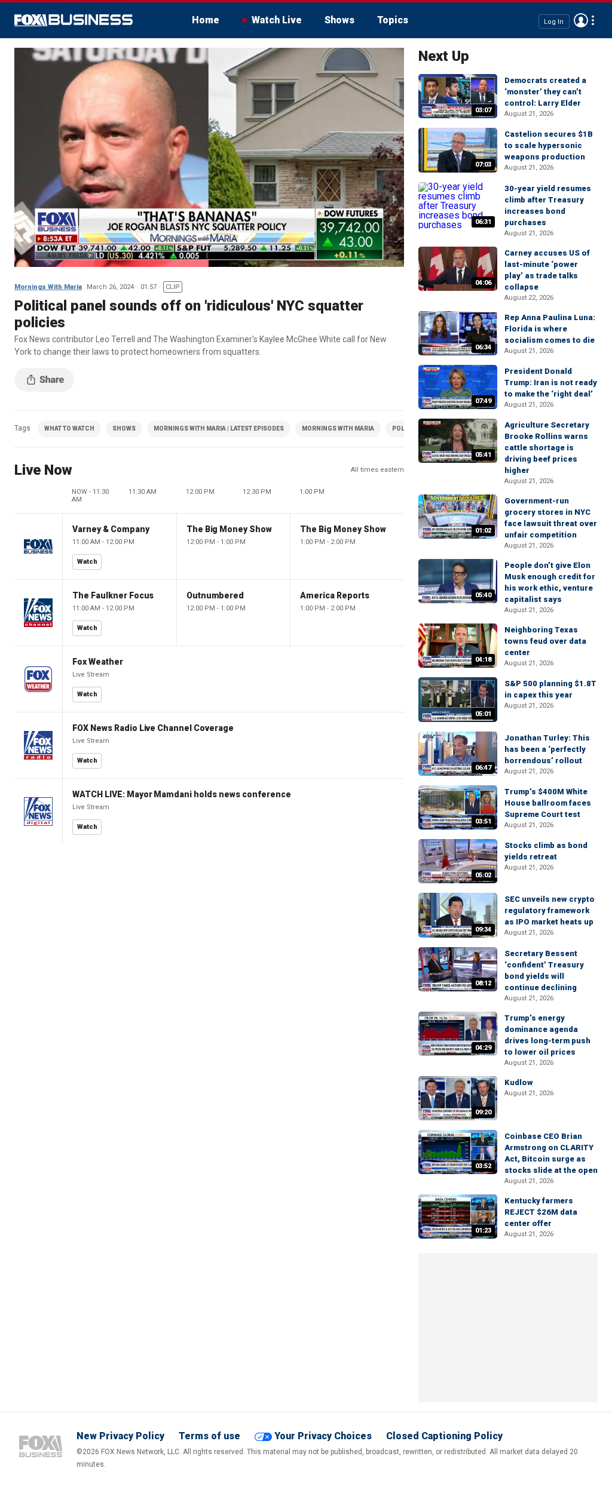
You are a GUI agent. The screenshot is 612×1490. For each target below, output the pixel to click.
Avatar (581, 20)
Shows (339, 20)
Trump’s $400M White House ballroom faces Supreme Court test (547, 803)
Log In (554, 21)
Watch (87, 562)
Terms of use (209, 1436)
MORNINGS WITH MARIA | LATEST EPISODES (219, 428)
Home (205, 20)
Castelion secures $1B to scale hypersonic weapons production (548, 145)
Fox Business (73, 20)
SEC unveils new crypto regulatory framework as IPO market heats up (549, 910)
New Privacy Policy (120, 1436)
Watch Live (277, 20)
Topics (392, 20)
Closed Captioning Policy (444, 1436)
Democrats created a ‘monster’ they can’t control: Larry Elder (545, 91)
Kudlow (518, 1082)
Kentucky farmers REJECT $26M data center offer (540, 1212)
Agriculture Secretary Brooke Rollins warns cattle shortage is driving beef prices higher (546, 447)
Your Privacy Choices (323, 1436)
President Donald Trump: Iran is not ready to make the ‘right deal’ (550, 382)
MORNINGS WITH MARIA (338, 428)
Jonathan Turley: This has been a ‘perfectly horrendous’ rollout (547, 749)
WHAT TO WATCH (69, 428)
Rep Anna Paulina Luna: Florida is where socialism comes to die (549, 329)
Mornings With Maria (48, 287)
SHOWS (124, 428)
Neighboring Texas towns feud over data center (545, 641)
